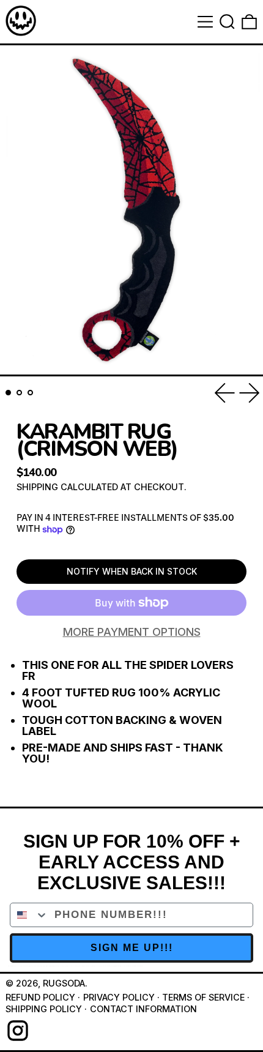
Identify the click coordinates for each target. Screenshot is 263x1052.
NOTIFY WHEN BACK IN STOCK (132, 571)
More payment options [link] (132, 632)
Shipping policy (44, 1009)
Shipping (37, 487)
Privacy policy (119, 997)
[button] (227, 21)
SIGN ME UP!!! (132, 947)
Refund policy (40, 997)
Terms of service (203, 997)
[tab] (8, 392)
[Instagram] (18, 1030)
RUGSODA (64, 983)
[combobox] (29, 915)
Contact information (143, 1009)
